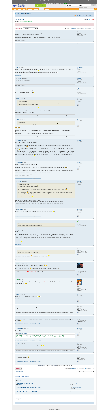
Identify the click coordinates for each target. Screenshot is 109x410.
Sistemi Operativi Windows (78, 383)
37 (83, 28)
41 (90, 28)
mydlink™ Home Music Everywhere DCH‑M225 (26, 391)
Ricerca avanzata (65, 406)
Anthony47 (26, 21)
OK (65, 3)
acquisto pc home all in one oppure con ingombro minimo (28, 387)
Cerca (84, 15)
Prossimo (91, 365)
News (19, 9)
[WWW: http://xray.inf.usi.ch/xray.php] (78, 169)
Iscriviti (88, 15)
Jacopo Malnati (38, 178)
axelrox (30, 21)
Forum (41, 9)
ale (17, 67)
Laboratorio (22, 13)
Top (93, 41)
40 (88, 28)
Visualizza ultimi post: (41, 365)
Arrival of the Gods (74, 406)
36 (81, 28)
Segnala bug (58, 406)
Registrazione (41, 5)
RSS (77, 15)
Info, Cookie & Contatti (41, 406)
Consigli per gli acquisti (77, 387)
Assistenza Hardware (77, 391)
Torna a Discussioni (19, 371)
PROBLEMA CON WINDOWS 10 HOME (24, 383)
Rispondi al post (18, 27)
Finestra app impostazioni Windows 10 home (26, 378)
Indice (18, 13)
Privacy (48, 406)
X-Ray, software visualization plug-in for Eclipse (24, 178)
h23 (18, 98)
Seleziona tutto (23, 333)
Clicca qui (51, 3)
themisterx (20, 384)
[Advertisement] (45, 54)
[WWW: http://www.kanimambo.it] (78, 105)
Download (36, 9)
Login (93, 15)
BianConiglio (19, 162)
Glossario (47, 9)
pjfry (18, 279)
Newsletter (53, 406)
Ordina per (54, 365)
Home (15, 9)
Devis (20, 380)
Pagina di (73, 28)
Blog (32, 406)
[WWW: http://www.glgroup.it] (78, 274)
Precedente (18, 365)
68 (93, 28)
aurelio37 (22, 21)
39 (87, 28)
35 (80, 28)
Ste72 (20, 393)
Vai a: (76, 371)
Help (35, 406)
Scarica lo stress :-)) (18, 75)
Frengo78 (19, 31)
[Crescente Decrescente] (68, 365)
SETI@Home (19, 19)
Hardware (30, 9)
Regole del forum (18, 24)
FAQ (80, 15)
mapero (20, 388)
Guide (24, 9)
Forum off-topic (75, 378)
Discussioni (28, 13)
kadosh (18, 263)
